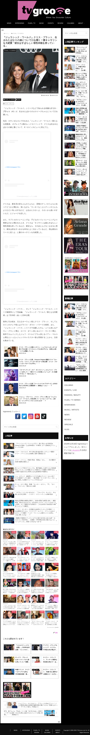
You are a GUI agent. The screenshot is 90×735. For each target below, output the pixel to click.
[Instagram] (31, 416)
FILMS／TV (36, 730)
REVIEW (36, 732)
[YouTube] (37, 416)
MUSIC (47, 730)
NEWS (19, 99)
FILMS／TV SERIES (10, 99)
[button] (56, 427)
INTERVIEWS (26, 730)
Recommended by (51, 627)
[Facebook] (18, 416)
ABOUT (58, 732)
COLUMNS (47, 732)
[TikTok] (44, 416)
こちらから (75, 450)
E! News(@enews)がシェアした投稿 (27, 196)
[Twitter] (24, 416)
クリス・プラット (9, 103)
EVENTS (57, 730)
